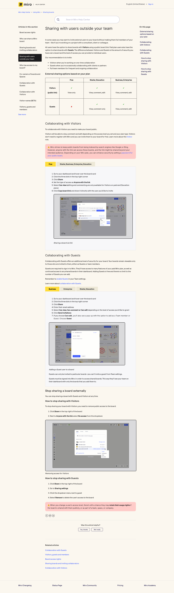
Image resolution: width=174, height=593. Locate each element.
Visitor (129, 137)
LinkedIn (53, 515)
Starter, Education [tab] (87, 289)
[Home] (31, 4)
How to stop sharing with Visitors (146, 61)
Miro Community (90, 585)
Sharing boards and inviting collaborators (28, 48)
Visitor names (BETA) (28, 101)
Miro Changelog (24, 585)
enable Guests (62, 279)
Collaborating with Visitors (145, 43)
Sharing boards (48, 12)
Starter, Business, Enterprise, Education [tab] (75, 164)
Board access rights (27, 32)
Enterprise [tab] (68, 289)
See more (22, 114)
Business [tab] (52, 289)
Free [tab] (50, 164)
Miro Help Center (24, 12)
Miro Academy (150, 585)
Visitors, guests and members (27, 108)
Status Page (57, 585)
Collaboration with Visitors (27, 93)
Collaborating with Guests (145, 51)
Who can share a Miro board (28, 40)
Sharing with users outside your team (27, 57)
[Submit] (57, 19)
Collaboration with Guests (27, 84)
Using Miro (36, 12)
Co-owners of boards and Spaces (30, 75)
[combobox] (87, 19)
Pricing (120, 585)
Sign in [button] (150, 4)
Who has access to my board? (28, 66)
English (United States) (135, 4)
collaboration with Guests (70, 283)
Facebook (46, 515)
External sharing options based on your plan (147, 34)
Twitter (50, 515)
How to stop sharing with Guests (146, 71)
